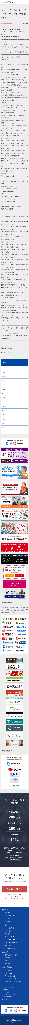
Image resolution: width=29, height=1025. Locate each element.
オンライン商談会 (10, 948)
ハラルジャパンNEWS (9, 987)
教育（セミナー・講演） (12, 955)
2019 (4, 402)
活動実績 (5, 952)
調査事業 (7, 958)
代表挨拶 (7, 913)
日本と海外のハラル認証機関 (13, 982)
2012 (4, 432)
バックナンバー (19, 575)
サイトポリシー (7, 999)
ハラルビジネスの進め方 (12, 979)
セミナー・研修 (9, 936)
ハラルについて (9, 970)
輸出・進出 (8, 931)
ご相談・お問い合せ (15, 889)
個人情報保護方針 (8, 997)
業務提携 (7, 963)
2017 (4, 410)
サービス (5, 925)
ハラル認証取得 (9, 928)
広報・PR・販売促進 (11, 942)
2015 (4, 419)
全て (4, 367)
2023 (4, 385)
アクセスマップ (9, 915)
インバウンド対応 (10, 939)
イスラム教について (10, 973)
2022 (4, 389)
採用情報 (7, 921)
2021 (4, 393)
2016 (4, 414)
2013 (4, 427)
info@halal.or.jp (13, 333)
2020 (4, 397)
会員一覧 (6, 989)
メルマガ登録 (9, 575)
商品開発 (7, 934)
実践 (6, 960)
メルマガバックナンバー (9, 994)
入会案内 (7, 918)
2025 (4, 376)
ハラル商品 (8, 945)
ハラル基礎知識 (7, 967)
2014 (4, 423)
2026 (4, 372)
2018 (4, 406)
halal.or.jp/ (7, 338)
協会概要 (5, 910)
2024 (4, 380)
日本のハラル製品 (10, 976)
